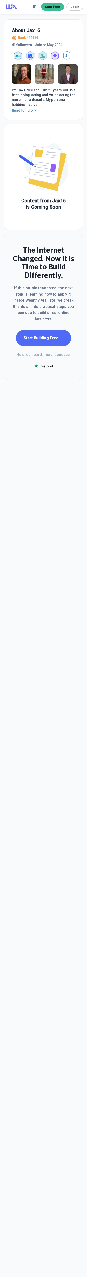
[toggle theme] (35, 7)
